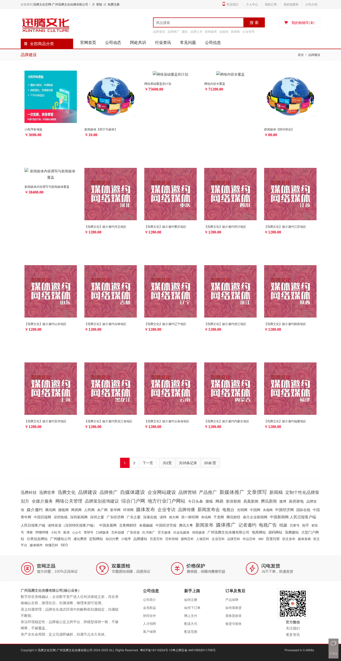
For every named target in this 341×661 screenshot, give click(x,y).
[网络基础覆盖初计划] (170, 73)
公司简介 (149, 599)
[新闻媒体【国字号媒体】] (110, 96)
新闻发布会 (208, 509)
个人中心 (252, 4)
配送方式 (190, 623)
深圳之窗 (97, 516)
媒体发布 (145, 509)
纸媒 (283, 525)
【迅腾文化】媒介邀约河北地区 (105, 226)
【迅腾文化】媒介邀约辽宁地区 (165, 324)
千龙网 (218, 516)
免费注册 (114, 4)
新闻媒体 (211, 31)
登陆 (99, 4)
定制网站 (96, 538)
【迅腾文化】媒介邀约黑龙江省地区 (108, 421)
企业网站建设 (162, 492)
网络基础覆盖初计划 (157, 83)
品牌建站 (140, 538)
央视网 (268, 509)
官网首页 (88, 42)
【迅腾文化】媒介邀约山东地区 (45, 324)
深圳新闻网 (79, 516)
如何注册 (190, 599)
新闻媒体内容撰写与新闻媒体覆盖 (46, 186)
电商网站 (259, 532)
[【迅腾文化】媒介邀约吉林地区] (110, 290)
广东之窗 (134, 516)
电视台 (228, 509)
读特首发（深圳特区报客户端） (72, 525)
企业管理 (248, 31)
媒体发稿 (304, 538)
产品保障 (231, 599)
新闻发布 (204, 524)
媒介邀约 (35, 509)
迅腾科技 (29, 492)
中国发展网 (108, 525)
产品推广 (208, 492)
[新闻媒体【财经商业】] (290, 96)
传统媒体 (198, 532)
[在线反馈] (334, 644)
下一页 (148, 462)
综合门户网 (133, 500)
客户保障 (149, 631)
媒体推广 (226, 524)
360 (260, 538)
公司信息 (213, 42)
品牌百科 (233, 538)
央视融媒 (146, 525)
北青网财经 (128, 525)
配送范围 (190, 631)
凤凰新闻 (250, 501)
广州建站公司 (60, 538)
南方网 (174, 517)
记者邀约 (247, 525)
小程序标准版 (33, 129)
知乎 (305, 525)
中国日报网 (42, 516)
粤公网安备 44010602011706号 (194, 650)
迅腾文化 (67, 492)
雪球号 (88, 532)
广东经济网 (115, 516)
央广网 (102, 509)
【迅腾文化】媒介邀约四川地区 (225, 226)
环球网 (128, 509)
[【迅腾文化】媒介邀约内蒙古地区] (230, 387)
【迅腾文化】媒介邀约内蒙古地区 (226, 421)
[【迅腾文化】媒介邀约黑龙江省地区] (110, 387)
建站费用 (80, 538)
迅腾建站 (292, 532)
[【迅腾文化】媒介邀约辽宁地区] (170, 290)
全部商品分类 (42, 43)
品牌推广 (173, 31)
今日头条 (195, 501)
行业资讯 (163, 42)
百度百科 (156, 538)
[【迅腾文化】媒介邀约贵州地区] (50, 387)
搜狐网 (63, 509)
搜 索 (254, 22)
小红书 (56, 532)
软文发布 (288, 538)
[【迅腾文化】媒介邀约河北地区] (110, 193)
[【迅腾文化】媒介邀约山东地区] (50, 290)
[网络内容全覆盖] (230, 73)
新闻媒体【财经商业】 (279, 129)
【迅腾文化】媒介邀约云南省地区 (166, 421)
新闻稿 (235, 31)
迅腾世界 (47, 492)
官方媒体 (164, 532)
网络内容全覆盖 (214, 83)
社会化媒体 (181, 532)
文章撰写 (257, 491)
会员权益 (149, 607)
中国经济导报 (166, 525)
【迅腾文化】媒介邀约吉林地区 (105, 324)
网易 (219, 501)
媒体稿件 (36, 545)
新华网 (115, 509)
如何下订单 (192, 607)
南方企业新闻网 (255, 516)
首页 (301, 54)
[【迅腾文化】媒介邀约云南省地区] (170, 387)
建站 (185, 31)
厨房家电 (296, 501)
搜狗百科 (187, 538)
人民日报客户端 (33, 525)
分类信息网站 (37, 538)
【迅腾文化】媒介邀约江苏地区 (285, 226)
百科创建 (117, 532)
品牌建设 (87, 491)
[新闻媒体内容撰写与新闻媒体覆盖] (50, 173)
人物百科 (202, 538)
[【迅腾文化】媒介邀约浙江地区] (230, 290)
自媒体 (223, 31)
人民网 (89, 509)
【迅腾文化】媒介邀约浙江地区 (225, 324)
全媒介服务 (42, 501)
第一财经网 (190, 516)
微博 (282, 501)
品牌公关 (196, 31)
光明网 (242, 509)
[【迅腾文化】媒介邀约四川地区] (230, 193)
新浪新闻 (233, 501)
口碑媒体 (102, 532)
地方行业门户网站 (166, 500)
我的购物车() (303, 22)
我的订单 (271, 4)
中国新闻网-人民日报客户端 (293, 516)
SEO (64, 544)
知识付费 (112, 538)
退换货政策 (233, 615)
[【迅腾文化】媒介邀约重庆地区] (170, 193)
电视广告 (268, 525)
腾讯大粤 (186, 525)
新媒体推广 (231, 491)
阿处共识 (138, 42)
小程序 (126, 538)
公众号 (76, 532)
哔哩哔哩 (41, 532)
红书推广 (148, 532)
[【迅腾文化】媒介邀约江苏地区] (290, 193)
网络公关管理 (68, 500)
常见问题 (188, 42)
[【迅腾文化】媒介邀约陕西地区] (290, 290)
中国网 (255, 509)
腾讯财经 (233, 516)
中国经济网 (284, 509)
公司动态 (113, 42)
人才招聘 (149, 623)
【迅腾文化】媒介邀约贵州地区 (45, 421)
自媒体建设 (132, 491)
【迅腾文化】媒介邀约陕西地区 (285, 324)
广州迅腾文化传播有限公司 (228, 532)
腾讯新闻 (269, 501)
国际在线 (303, 509)
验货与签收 (233, 623)
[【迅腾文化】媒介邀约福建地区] (290, 387)
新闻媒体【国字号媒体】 (100, 129)
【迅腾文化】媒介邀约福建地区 (285, 421)
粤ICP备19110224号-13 (156, 650)
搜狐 (209, 501)
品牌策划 (159, 31)
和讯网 (206, 517)
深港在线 (150, 516)
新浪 (66, 532)
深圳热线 (61, 516)
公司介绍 (311, 4)
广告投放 (133, 532)
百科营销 (171, 538)
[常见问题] (334, 654)
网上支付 (190, 615)
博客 (29, 532)
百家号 (295, 525)
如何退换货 (233, 607)
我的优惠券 (291, 4)
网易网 (76, 509)
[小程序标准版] (50, 96)
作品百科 (249, 538)
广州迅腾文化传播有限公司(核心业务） (51, 590)
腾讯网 (50, 509)
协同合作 (149, 615)
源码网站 (275, 532)
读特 (163, 516)
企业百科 (218, 538)
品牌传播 (186, 509)
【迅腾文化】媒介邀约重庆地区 (165, 226)
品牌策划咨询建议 (102, 501)
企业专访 (166, 509)
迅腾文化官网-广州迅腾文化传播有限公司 (60, 4)
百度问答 (273, 538)
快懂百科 (51, 545)
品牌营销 (187, 492)
